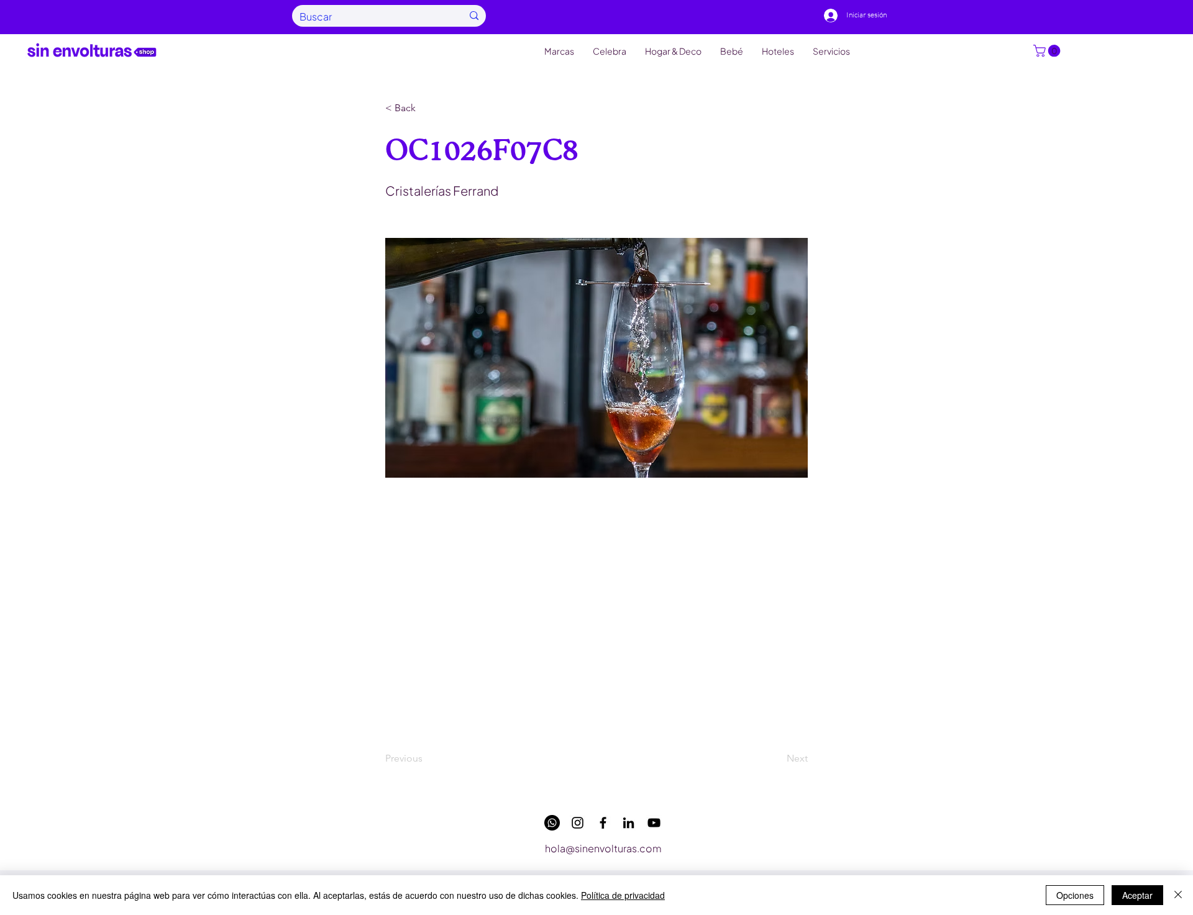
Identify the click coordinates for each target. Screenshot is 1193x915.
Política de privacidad (623, 895)
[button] (1048, 51)
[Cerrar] (1178, 895)
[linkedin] (628, 823)
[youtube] (654, 823)
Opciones (1075, 895)
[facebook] (603, 823)
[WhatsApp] (552, 823)
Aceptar (1137, 895)
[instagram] (577, 823)
